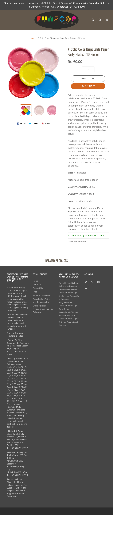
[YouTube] (86, 288)
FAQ (35, 292)
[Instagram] (98, 282)
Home (31, 38)
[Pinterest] (92, 282)
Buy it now (88, 86)
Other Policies (39, 306)
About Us (37, 284)
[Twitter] (86, 282)
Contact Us (38, 288)
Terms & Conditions (42, 295)
